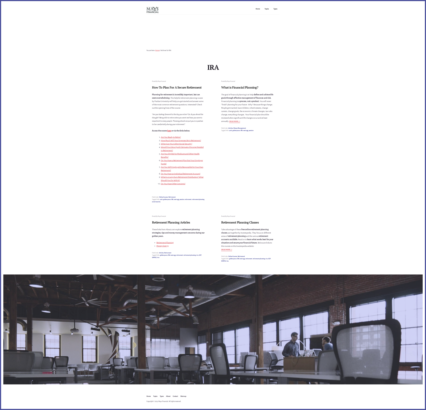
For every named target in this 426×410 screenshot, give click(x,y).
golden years (167, 199)
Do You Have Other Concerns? (173, 184)
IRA (172, 199)
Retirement (172, 197)
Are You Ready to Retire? (171, 137)
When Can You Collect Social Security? (176, 144)
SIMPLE (154, 257)
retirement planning (198, 199)
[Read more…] (234, 121)
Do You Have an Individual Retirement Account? (180, 174)
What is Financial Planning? (239, 87)
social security (156, 202)
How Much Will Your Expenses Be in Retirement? (181, 140)
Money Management (239, 128)
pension (181, 199)
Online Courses (163, 197)
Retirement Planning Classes (240, 222)
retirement (188, 199)
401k (161, 199)
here (169, 131)
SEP (200, 255)
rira (197, 255)
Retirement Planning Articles (171, 222)
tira (158, 257)
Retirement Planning (165, 242)
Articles (230, 128)
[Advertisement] (213, 31)
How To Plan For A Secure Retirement (176, 87)
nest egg (176, 199)
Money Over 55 (162, 246)
